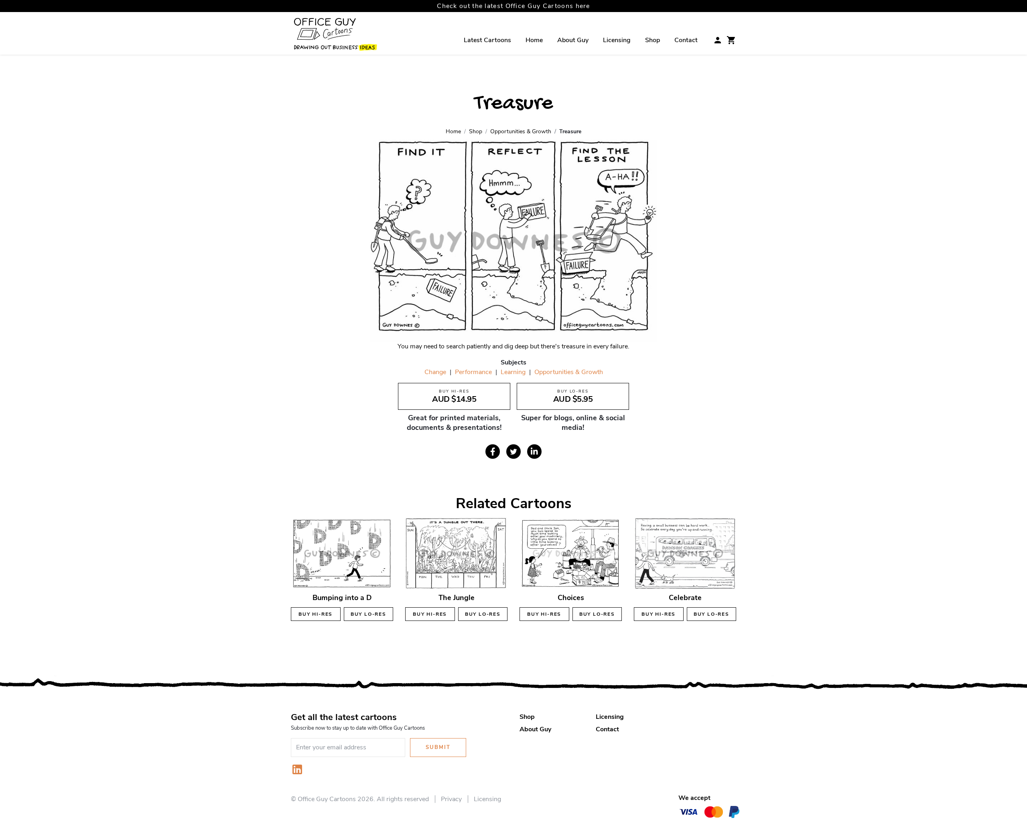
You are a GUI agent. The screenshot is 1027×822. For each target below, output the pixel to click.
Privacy (451, 799)
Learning (513, 372)
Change (435, 372)
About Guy (573, 40)
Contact (686, 40)
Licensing (617, 40)
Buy (315, 614)
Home (534, 40)
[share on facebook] (492, 451)
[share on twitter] (513, 451)
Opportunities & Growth (568, 372)
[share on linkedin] (534, 451)
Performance (473, 372)
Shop (652, 40)
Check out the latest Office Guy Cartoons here (513, 6)
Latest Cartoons (487, 40)
